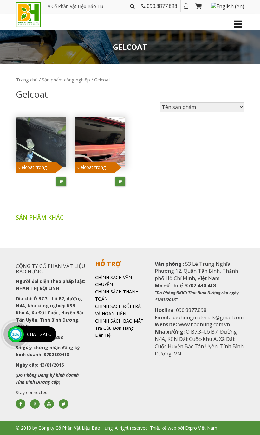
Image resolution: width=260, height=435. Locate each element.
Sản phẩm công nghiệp (66, 79)
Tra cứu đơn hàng (114, 328)
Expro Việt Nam (201, 428)
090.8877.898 (161, 6)
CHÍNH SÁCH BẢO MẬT (119, 321)
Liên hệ (103, 335)
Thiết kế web (163, 428)
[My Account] (186, 6)
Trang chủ (27, 79)
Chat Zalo (39, 334)
